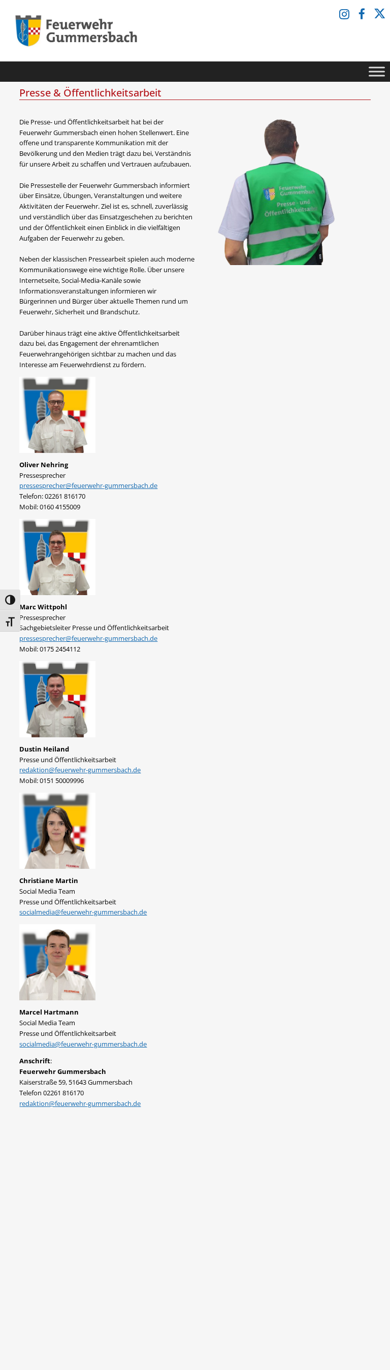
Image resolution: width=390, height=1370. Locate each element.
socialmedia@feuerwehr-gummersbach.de (83, 912)
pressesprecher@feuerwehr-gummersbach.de (88, 485)
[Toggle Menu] (377, 71)
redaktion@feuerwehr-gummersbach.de (80, 769)
